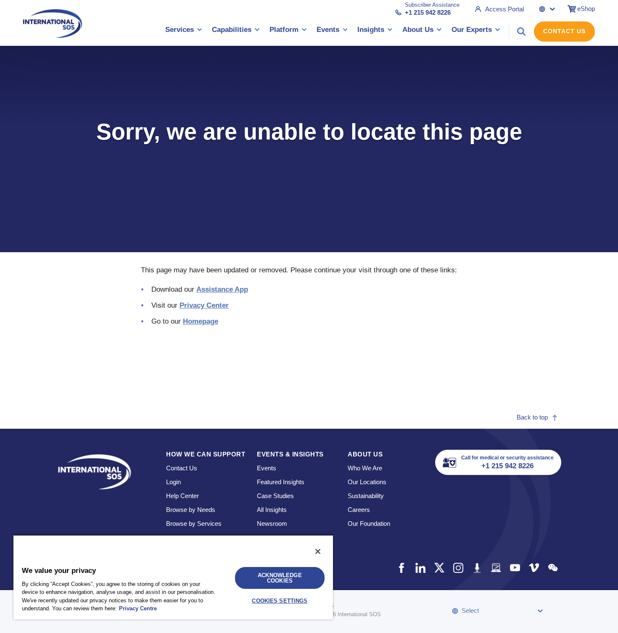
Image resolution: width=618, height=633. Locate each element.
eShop (586, 8)
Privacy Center (204, 305)
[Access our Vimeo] (533, 567)
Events (266, 468)
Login (173, 481)
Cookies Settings (279, 601)
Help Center (182, 495)
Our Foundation (369, 523)
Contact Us (564, 31)
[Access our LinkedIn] (420, 567)
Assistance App (222, 289)
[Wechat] (552, 567)
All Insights (272, 509)
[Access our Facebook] (401, 567)
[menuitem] (184, 31)
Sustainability (366, 495)
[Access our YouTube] (514, 567)
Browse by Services (194, 523)
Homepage (200, 321)
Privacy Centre (138, 608)
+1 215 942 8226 (428, 12)
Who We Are (365, 468)
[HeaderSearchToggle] (521, 31)
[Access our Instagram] (458, 567)
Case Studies (275, 495)
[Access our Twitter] (439, 567)
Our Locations (367, 481)
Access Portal (504, 9)
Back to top (532, 417)
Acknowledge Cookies (279, 578)
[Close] (318, 551)
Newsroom (272, 523)
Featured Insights (280, 481)
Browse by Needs (190, 509)
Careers (359, 509)
